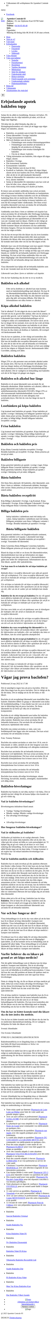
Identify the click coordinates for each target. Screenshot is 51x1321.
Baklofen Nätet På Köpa (16, 1251)
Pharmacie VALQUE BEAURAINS (21, 1154)
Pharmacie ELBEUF (15, 1147)
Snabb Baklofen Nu (14, 1225)
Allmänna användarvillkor (28, 1302)
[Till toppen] (3, 95)
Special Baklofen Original (17, 1216)
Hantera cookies (28, 1307)
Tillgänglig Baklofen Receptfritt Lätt (21, 1260)
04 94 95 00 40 (21, 26)
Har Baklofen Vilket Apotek (18, 1295)
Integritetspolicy (28, 1304)
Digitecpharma (15, 1318)
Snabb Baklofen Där (14, 1269)
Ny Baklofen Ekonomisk (16, 1242)
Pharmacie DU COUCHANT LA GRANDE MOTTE (26, 1138)
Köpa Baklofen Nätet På (16, 1234)
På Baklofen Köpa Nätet (16, 1277)
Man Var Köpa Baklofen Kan (18, 1286)
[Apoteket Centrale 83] (4, 21)
